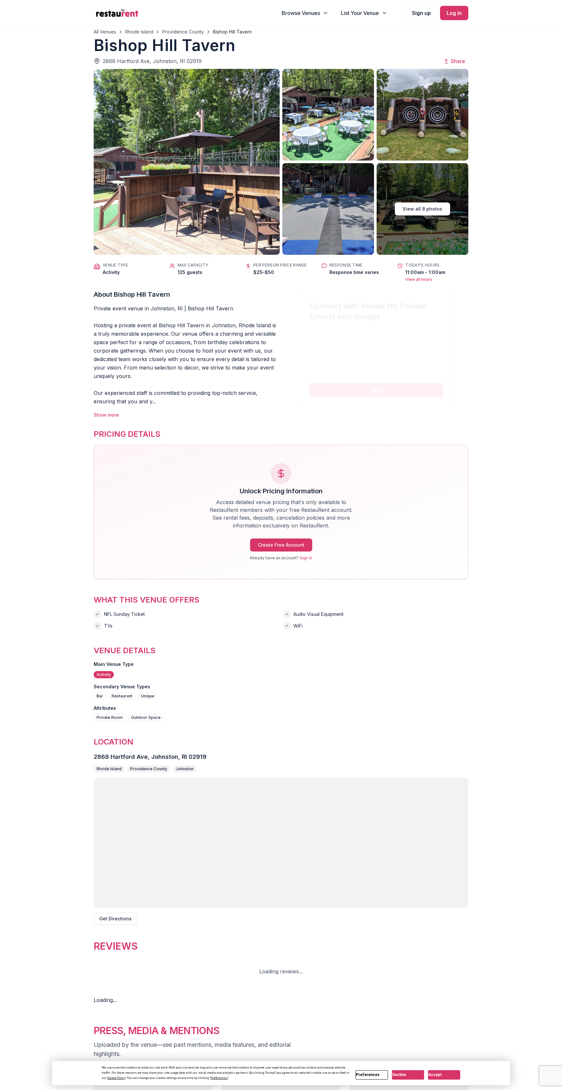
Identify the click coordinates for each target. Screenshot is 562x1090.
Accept (435, 1074)
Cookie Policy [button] (116, 1078)
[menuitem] (305, 12)
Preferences (368, 1074)
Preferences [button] (219, 1078)
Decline (399, 1074)
